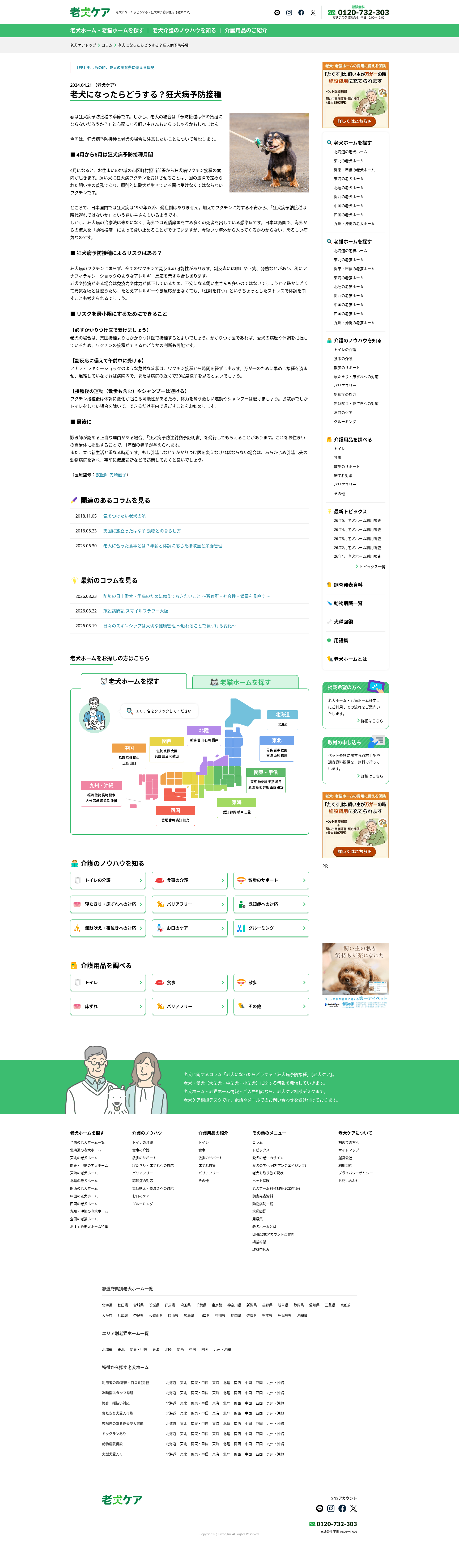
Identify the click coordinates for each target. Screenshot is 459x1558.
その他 (254, 1006)
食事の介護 (177, 880)
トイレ (91, 982)
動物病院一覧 (348, 603)
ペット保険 (261, 1180)
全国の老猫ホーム (84, 1218)
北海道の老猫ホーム (350, 250)
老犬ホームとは (350, 659)
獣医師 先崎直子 (111, 475)
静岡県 (299, 1305)
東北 (121, 1349)
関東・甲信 (138, 1349)
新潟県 (251, 1305)
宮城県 (138, 1305)
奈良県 (138, 1315)
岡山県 (173, 1315)
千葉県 (201, 1305)
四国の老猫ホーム (349, 313)
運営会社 (345, 1157)
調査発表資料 (348, 585)
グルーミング (261, 928)
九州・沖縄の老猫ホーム (354, 322)
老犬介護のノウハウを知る (184, 30)
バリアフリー (179, 904)
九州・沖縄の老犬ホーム (354, 223)
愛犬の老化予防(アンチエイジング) (279, 1165)
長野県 (267, 1305)
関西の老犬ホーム (349, 196)
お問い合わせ (348, 1180)
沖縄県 (302, 1315)
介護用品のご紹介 (246, 30)
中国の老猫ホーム (349, 304)
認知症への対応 (263, 904)
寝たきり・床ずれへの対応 (110, 904)
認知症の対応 (345, 394)
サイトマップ (348, 1150)
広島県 (189, 1315)
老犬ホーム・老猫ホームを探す (107, 30)
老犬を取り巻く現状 (267, 1172)
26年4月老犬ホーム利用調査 (357, 529)
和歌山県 (156, 1315)
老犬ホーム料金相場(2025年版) (276, 1188)
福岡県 (236, 1315)
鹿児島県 (285, 1315)
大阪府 (107, 1315)
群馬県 (170, 1305)
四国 (204, 1349)
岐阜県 (283, 1305)
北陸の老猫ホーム (349, 286)
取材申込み (261, 1249)
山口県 (204, 1315)
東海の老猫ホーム (349, 277)
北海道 (107, 1305)
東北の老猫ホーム (349, 259)
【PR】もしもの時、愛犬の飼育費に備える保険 (114, 67)
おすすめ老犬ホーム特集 (89, 1226)
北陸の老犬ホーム (349, 187)
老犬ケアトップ (83, 45)
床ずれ (91, 1006)
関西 (180, 1349)
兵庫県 (123, 1315)
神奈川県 (234, 1305)
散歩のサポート (263, 880)
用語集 (341, 640)
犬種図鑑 (343, 622)
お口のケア (177, 928)
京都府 (346, 1305)
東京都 (217, 1305)
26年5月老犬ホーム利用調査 (357, 520)
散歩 (252, 982)
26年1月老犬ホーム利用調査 (357, 556)
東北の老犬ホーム (349, 160)
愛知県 (314, 1305)
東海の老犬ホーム (349, 178)
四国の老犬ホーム (349, 214)
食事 (171, 982)
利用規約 (345, 1165)
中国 (192, 1349)
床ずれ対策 (343, 475)
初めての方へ (348, 1142)
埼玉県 (185, 1305)
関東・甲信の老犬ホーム (354, 169)
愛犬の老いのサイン (267, 1157)
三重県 (330, 1305)
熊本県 (267, 1315)
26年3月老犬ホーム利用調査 (357, 538)
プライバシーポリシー (355, 1172)
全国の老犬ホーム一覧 (87, 1142)
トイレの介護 (97, 880)
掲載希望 (259, 1242)
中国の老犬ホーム (349, 205)
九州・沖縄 (222, 1349)
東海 (155, 1349)
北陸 (168, 1349)
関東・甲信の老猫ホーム (354, 268)
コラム (107, 45)
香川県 (220, 1315)
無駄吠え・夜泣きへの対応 (110, 928)
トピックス (261, 1150)
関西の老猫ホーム (349, 295)
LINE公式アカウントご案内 (273, 1234)
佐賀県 (251, 1315)
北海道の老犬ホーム (350, 151)
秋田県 (123, 1305)
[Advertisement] (355, 903)
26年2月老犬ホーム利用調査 (357, 547)
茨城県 (154, 1305)
